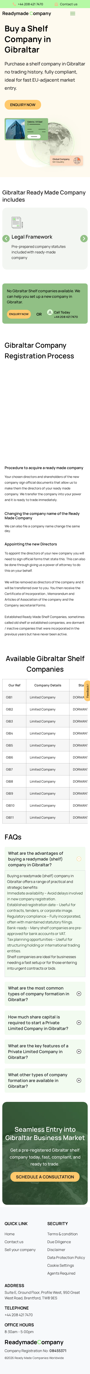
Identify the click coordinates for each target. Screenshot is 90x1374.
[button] (6, 238)
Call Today (62, 312)
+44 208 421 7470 (66, 317)
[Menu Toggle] (72, 13)
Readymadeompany (34, 1342)
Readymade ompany (26, 13)
